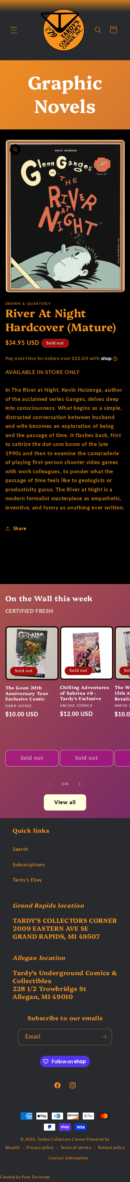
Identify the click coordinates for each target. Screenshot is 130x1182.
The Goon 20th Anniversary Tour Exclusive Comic (27, 693)
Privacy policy (40, 1147)
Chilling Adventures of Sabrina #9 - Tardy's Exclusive (84, 692)
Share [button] (20, 528)
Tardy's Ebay (27, 880)
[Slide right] (79, 784)
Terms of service (76, 1147)
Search (20, 849)
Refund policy (111, 1147)
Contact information (68, 1158)
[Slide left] (50, 784)
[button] (13, 29)
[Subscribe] (104, 1037)
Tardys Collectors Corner (61, 1139)
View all (65, 802)
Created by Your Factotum (25, 1177)
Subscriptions (29, 864)
